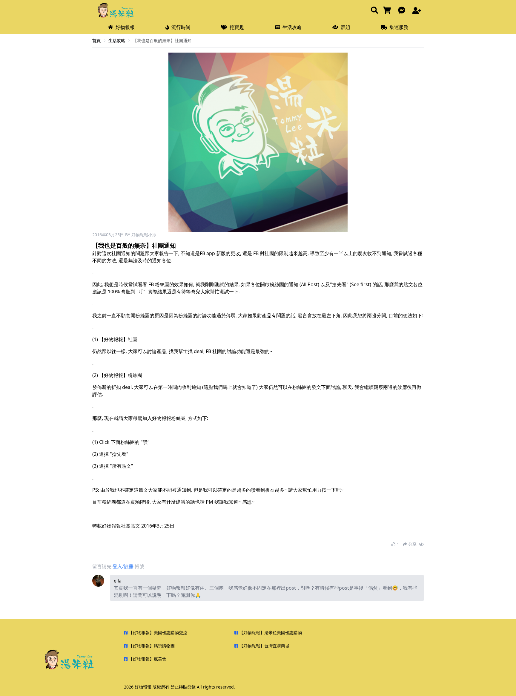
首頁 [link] (96, 40)
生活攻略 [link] (116, 40)
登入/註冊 (123, 566)
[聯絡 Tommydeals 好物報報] (403, 11)
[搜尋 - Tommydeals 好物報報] (374, 11)
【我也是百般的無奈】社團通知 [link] (162, 40)
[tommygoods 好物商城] (388, 11)
